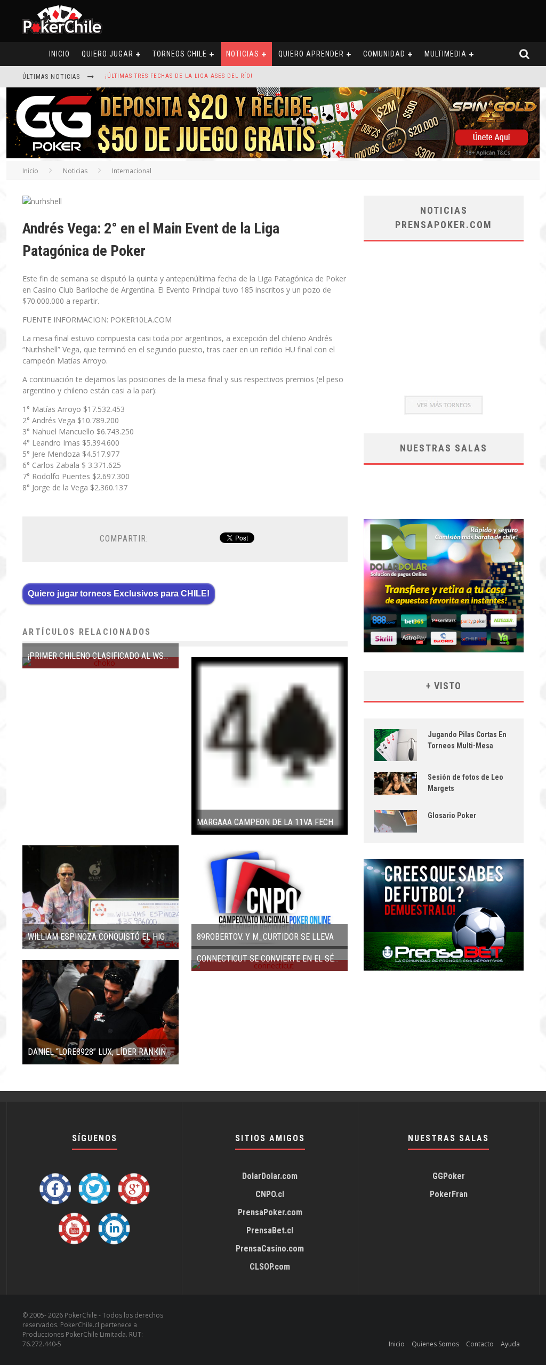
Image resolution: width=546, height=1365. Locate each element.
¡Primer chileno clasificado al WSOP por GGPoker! (128, 656)
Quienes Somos (435, 1343)
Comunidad (384, 54)
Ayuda (510, 1343)
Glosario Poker (452, 815)
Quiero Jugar (107, 54)
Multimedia (445, 54)
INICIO (59, 54)
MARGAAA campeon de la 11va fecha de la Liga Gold (298, 822)
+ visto (443, 685)
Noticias (242, 54)
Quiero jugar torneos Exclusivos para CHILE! (119, 593)
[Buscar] (524, 54)
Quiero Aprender (311, 54)
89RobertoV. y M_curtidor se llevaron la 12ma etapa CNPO (313, 937)
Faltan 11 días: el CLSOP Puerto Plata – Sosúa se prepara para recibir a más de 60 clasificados (262, 77)
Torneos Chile (179, 54)
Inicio (30, 170)
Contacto (480, 1343)
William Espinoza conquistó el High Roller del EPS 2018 (139, 937)
